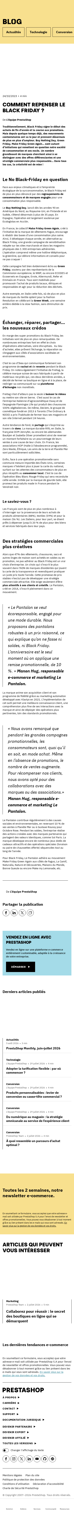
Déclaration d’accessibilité (48, 1483)
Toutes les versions (18, 1443)
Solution (9, 1509)
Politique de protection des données (24, 1479)
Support (9, 1414)
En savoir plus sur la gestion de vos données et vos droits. (35, 1224)
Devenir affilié (14, 1437)
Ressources (64, 1509)
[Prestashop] (16, 8)
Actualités (13, 32)
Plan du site (32, 1475)
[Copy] (30, 912)
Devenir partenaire (17, 1426)
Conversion (13, 1084)
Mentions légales (12, 1475)
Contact (9, 1408)
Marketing (12, 1301)
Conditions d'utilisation (16, 1483)
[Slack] (52, 1458)
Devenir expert (14, 1432)
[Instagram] (13, 1458)
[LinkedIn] (14, 912)
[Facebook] (6, 912)
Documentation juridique (22, 1419)
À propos (9, 1397)
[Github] (44, 1458)
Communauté (50, 1509)
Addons (23, 1509)
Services (37, 1509)
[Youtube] (37, 1458)
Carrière (9, 1403)
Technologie (38, 32)
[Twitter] (22, 912)
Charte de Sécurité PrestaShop (21, 1488)
